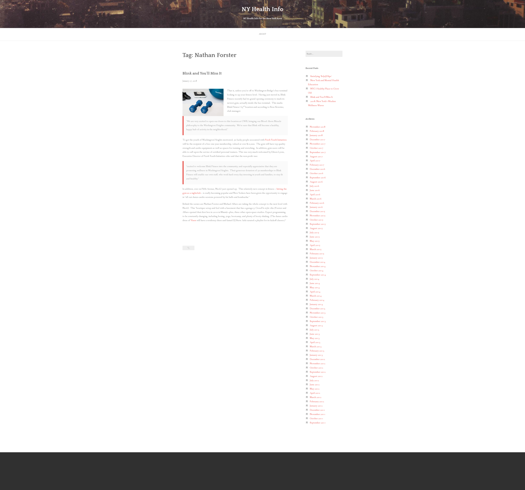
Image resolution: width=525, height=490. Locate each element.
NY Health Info (262, 9)
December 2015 (317, 211)
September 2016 (318, 177)
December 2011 (317, 410)
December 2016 (317, 169)
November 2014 (317, 266)
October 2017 (316, 148)
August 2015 (316, 228)
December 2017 (317, 139)
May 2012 (315, 388)
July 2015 (314, 232)
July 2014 (314, 279)
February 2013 (317, 350)
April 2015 (315, 245)
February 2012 (317, 401)
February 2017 (317, 165)
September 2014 (318, 274)
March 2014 (315, 296)
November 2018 (317, 127)
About (262, 34)
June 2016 (315, 190)
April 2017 (315, 160)
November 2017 (317, 143)
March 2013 (315, 346)
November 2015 (317, 215)
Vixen (193, 220)
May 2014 (315, 287)
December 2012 (317, 359)
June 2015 (315, 236)
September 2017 (318, 152)
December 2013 (317, 308)
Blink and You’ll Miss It (202, 73)
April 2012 (315, 393)
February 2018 (317, 131)
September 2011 (318, 422)
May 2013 (315, 338)
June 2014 (315, 283)
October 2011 (316, 418)
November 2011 (317, 414)
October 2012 (316, 367)
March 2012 (315, 397)
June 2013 (315, 334)
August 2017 (316, 156)
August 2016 (316, 181)
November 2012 (317, 363)
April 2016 (315, 194)
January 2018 (316, 135)
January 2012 (316, 405)
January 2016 (316, 207)
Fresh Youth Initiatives (276, 140)
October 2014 (316, 270)
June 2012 (315, 384)
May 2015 (315, 241)
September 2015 (318, 224)
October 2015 (316, 219)
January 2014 (316, 304)
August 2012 (316, 376)
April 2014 (315, 291)
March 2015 (315, 249)
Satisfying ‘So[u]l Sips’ (321, 76)
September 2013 (318, 321)
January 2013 (316, 355)
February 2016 (317, 203)
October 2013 (316, 317)
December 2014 (317, 262)
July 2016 (314, 186)
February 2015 (317, 253)
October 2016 (316, 173)
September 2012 (318, 372)
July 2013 (314, 329)
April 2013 (315, 342)
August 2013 (316, 325)
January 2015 (316, 257)
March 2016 (315, 198)
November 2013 (317, 312)
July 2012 (314, 380)
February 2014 (317, 300)
